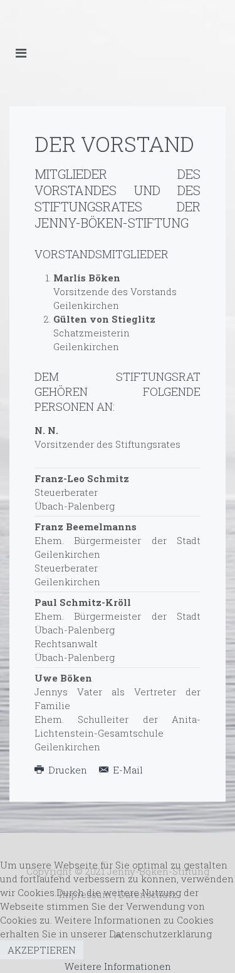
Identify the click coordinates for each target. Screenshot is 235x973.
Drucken (68, 770)
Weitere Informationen (118, 966)
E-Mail (126, 770)
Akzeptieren (42, 950)
